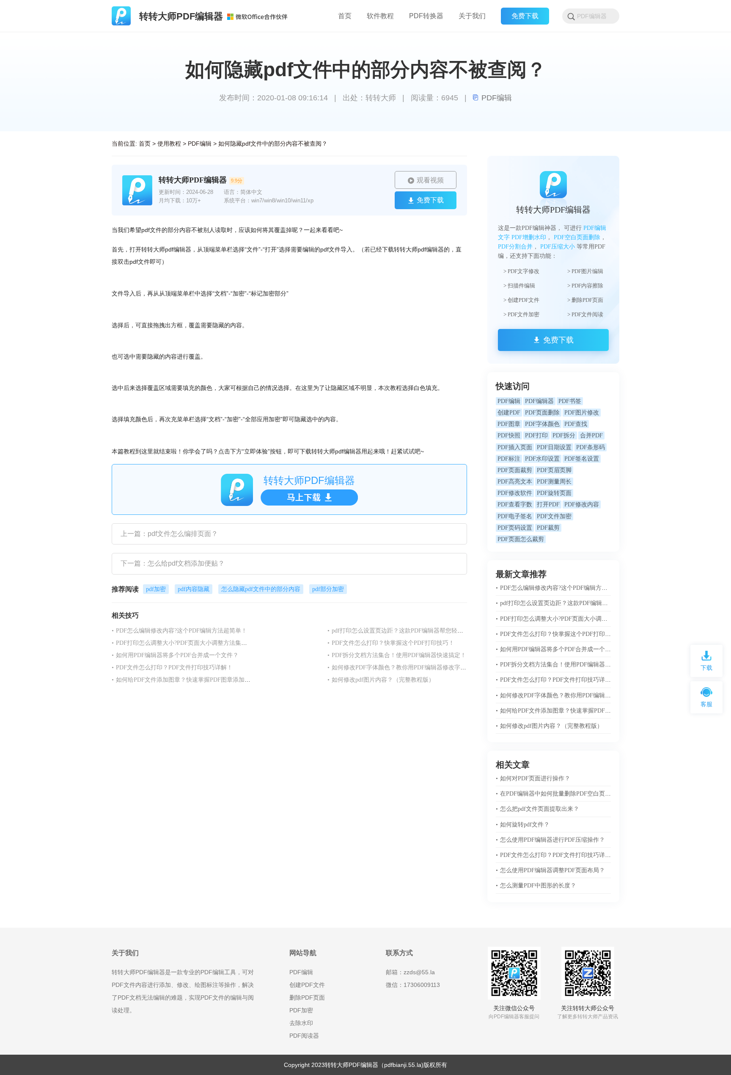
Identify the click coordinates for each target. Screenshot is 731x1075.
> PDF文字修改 (521, 271)
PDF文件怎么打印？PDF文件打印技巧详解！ (172, 667)
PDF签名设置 (581, 459)
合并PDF (591, 435)
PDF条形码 (590, 447)
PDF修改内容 (581, 504)
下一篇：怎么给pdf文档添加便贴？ (173, 563)
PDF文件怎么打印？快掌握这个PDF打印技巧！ (390, 643)
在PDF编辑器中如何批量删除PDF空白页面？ (556, 793)
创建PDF (508, 412)
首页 (145, 143)
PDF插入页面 (514, 447)
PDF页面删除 (542, 412)
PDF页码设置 (514, 528)
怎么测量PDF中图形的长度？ (536, 885)
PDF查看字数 (514, 504)
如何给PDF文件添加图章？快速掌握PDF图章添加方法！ (187, 680)
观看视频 (430, 180)
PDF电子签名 (514, 516)
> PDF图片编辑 (585, 271)
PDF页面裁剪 (514, 470)
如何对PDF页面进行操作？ (533, 778)
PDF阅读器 (304, 1035)
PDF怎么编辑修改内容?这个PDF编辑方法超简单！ (179, 630)
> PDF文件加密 (521, 314)
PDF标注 (508, 459)
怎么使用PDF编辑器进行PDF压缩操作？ (550, 840)
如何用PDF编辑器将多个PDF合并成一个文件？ (175, 655)
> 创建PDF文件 (521, 300)
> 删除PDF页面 (585, 300)
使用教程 (169, 143)
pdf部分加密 (328, 589)
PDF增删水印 (528, 237)
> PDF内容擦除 (585, 285)
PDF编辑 (496, 98)
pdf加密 (156, 589)
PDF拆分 (563, 435)
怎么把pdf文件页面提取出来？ (537, 809)
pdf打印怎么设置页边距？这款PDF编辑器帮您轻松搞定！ (404, 630)
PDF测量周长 (554, 481)
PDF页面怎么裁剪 (520, 539)
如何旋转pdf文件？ (523, 824)
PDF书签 (569, 401)
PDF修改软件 (514, 493)
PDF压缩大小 (557, 246)
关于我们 (472, 15)
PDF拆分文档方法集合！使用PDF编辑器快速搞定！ (396, 655)
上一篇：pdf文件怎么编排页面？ (169, 533)
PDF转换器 (426, 15)
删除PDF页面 (307, 997)
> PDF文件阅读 (585, 314)
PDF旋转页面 (554, 493)
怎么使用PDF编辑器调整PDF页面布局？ (550, 870)
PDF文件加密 (554, 516)
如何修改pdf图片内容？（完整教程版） (380, 680)
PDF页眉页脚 (554, 470)
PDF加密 (301, 1010)
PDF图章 (508, 424)
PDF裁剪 (548, 528)
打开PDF (548, 504)
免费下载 (525, 15)
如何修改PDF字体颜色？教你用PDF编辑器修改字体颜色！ (405, 667)
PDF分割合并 (515, 246)
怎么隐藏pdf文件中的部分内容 (260, 589)
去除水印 (301, 1023)
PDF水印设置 (542, 459)
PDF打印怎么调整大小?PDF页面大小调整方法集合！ (182, 643)
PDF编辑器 (539, 401)
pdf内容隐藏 (193, 589)
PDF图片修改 (581, 412)
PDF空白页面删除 (577, 237)
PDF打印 (536, 435)
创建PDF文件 (307, 984)
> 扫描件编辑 (519, 285)
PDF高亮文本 (514, 481)
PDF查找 (575, 424)
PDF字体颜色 (542, 424)
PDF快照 (508, 435)
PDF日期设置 (554, 447)
